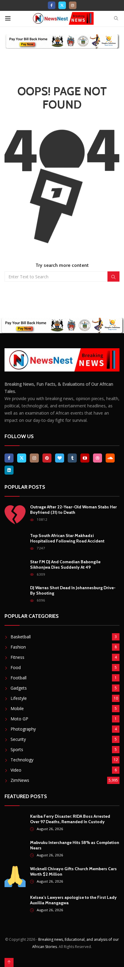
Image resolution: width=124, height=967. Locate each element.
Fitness (17, 657)
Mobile (17, 708)
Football (18, 678)
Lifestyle (19, 698)
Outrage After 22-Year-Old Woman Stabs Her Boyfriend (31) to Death (73, 509)
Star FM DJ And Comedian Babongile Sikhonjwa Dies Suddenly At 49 (65, 564)
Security (18, 739)
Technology (22, 760)
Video (16, 770)
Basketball (21, 637)
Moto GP (19, 719)
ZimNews (20, 780)
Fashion (18, 647)
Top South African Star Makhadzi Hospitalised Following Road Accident (67, 538)
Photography (23, 729)
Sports (17, 749)
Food (16, 667)
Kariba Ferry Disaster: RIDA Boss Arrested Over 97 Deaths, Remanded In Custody (70, 819)
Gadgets (19, 688)
